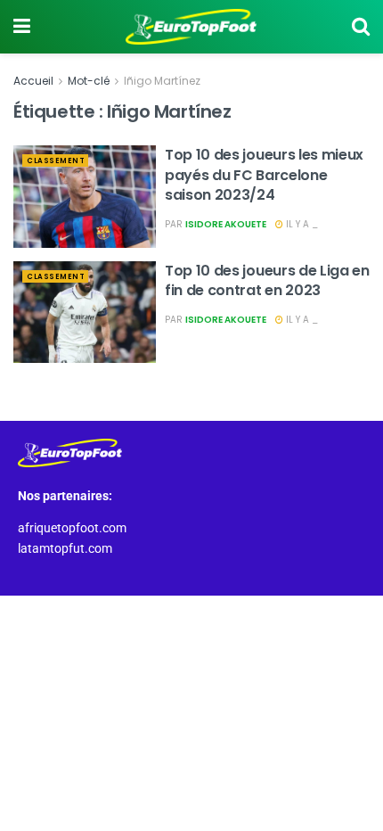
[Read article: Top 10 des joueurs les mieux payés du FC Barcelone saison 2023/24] (84, 196)
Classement (56, 161)
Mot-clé (89, 80)
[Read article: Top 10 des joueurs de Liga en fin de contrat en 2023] (84, 312)
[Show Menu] (21, 26)
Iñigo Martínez (162, 80)
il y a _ (300, 224)
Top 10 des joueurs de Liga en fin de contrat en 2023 (267, 280)
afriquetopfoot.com (72, 528)
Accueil (33, 80)
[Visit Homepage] (191, 27)
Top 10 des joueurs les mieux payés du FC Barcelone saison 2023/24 (264, 174)
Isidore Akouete (225, 224)
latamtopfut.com (65, 548)
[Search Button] (361, 26)
